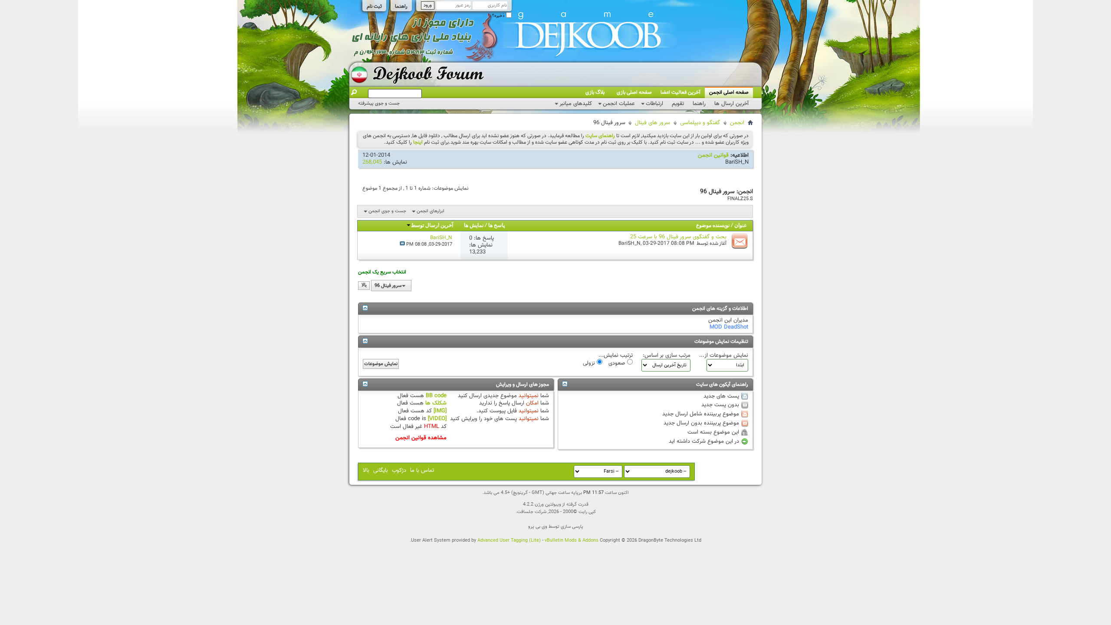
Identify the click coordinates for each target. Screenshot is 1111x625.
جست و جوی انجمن (387, 211)
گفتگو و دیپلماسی (700, 122)
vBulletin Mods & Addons (571, 540)
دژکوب (399, 470)
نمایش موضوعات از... (723, 355)
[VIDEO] (437, 418)
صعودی (617, 363)
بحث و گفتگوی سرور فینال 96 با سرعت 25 (678, 237)
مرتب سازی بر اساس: (666, 355)
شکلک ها (436, 403)
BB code (436, 395)
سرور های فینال (652, 122)
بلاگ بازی (595, 92)
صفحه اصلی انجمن (729, 92)
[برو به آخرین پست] (402, 244)
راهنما (401, 6)
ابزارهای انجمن (430, 211)
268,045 (372, 162)
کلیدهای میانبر (575, 103)
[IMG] (440, 411)
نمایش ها (473, 225)
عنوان (740, 225)
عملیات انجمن (619, 103)
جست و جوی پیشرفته (379, 103)
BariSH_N (737, 162)
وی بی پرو (537, 526)
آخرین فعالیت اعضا (680, 92)
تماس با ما (422, 470)
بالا (364, 285)
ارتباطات (654, 103)
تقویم (678, 103)
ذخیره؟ (499, 16)
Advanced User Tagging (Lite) (509, 540)
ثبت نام (374, 6)
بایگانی (380, 470)
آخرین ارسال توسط (432, 225)
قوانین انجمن (713, 155)
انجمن (737, 122)
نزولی (590, 363)
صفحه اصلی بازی (634, 92)
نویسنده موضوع (713, 225)
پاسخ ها (496, 225)
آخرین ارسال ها (731, 103)
